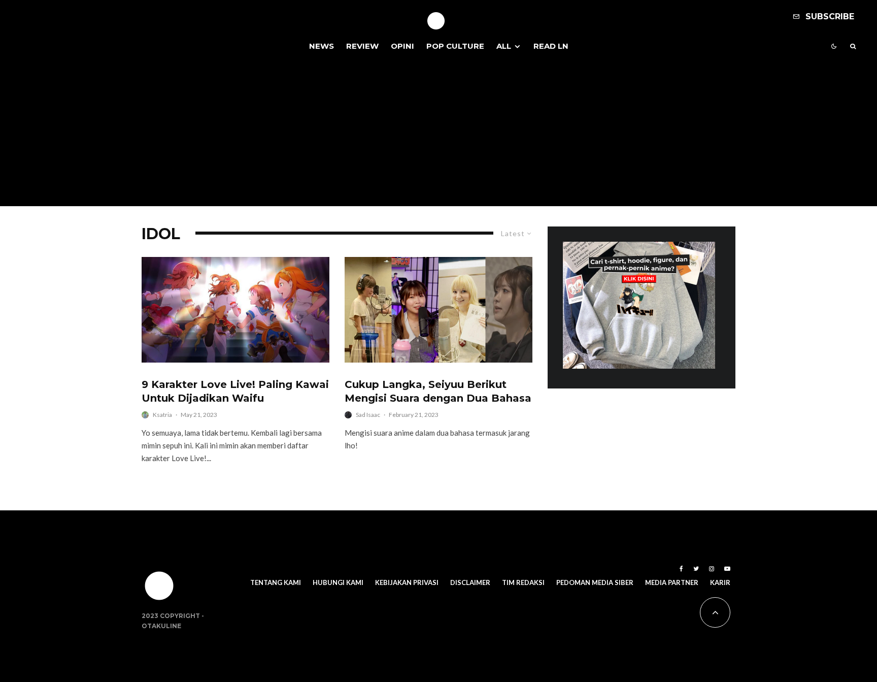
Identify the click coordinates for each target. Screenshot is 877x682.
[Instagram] (711, 569)
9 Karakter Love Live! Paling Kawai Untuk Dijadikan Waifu (235, 391)
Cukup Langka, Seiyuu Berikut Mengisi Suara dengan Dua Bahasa (438, 391)
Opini (402, 46)
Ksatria (162, 414)
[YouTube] (727, 569)
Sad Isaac (368, 414)
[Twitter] (696, 569)
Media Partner (671, 582)
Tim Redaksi (523, 582)
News (321, 46)
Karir (720, 582)
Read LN (550, 46)
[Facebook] (681, 569)
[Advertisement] (438, 135)
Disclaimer (470, 582)
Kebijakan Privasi (406, 582)
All (503, 46)
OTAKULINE (161, 626)
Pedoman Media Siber (594, 582)
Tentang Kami (275, 582)
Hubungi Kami (338, 582)
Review (362, 46)
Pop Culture (455, 46)
